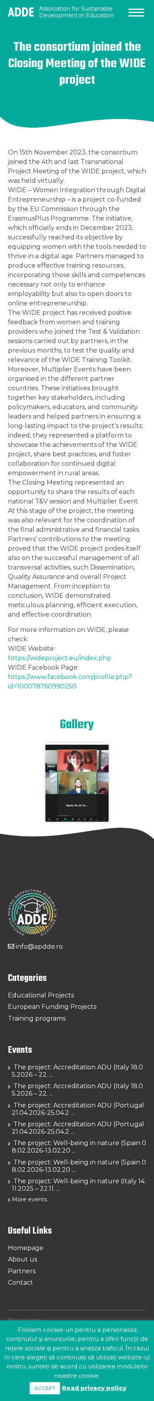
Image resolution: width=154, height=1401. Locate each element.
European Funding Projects (52, 1006)
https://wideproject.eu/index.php (59, 658)
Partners (22, 1271)
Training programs (37, 1018)
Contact (20, 1282)
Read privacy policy (94, 1388)
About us (22, 1259)
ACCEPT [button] (44, 1388)
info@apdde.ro (38, 946)
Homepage (25, 1248)
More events (29, 1199)
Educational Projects (41, 995)
